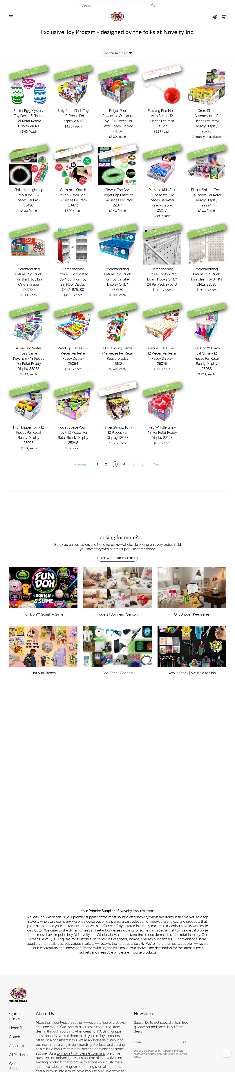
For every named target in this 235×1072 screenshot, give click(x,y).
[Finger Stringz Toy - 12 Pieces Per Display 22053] (117, 403)
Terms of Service (177, 1053)
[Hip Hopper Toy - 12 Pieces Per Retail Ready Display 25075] (28, 403)
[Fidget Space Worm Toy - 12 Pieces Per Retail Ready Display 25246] (73, 403)
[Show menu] (11, 17)
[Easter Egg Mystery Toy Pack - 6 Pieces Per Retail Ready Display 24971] (28, 87)
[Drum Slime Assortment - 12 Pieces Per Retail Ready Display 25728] (206, 87)
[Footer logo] (18, 995)
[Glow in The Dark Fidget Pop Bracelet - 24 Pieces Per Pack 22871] (117, 166)
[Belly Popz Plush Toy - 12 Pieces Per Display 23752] (73, 87)
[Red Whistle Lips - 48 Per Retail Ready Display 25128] (162, 403)
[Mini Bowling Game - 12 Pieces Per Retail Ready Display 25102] (117, 324)
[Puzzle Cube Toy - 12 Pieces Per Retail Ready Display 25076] (162, 324)
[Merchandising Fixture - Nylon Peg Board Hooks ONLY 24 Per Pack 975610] (162, 245)
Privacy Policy (154, 1053)
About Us (16, 1046)
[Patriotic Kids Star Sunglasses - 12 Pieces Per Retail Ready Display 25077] (162, 166)
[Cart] (223, 17)
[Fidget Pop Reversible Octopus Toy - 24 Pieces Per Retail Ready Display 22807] (117, 87)
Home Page (18, 1028)
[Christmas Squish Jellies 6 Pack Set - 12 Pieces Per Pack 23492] (73, 166)
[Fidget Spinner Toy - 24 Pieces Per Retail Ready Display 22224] (206, 166)
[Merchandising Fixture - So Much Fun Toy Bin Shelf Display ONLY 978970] (117, 245)
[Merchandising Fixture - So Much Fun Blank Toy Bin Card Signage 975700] (28, 245)
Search (14, 1037)
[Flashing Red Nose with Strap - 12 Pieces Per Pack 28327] (162, 87)
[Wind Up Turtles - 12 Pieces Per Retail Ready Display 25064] (73, 324)
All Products (18, 1055)
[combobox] (113, 5)
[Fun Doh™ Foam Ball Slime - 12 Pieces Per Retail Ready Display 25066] (206, 324)
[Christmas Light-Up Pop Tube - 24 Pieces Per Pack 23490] (28, 166)
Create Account (16, 1066)
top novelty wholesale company (81, 1053)
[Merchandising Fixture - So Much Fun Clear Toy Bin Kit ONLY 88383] (206, 245)
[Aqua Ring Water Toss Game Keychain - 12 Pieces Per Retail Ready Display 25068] (28, 324)
